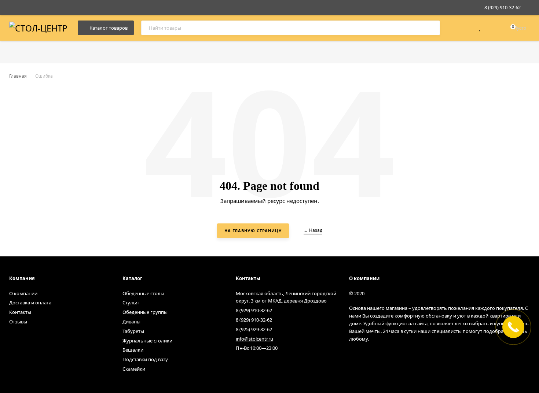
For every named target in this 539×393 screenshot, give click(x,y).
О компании (23, 293)
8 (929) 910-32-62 (502, 7)
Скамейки (133, 369)
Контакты (20, 312)
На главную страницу (253, 230)
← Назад (313, 230)
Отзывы (18, 321)
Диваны (131, 321)
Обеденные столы (143, 293)
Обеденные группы (145, 312)
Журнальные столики (147, 340)
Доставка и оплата (30, 302)
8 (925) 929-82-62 (254, 329)
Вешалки (132, 349)
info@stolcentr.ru (254, 338)
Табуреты (133, 331)
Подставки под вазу (145, 359)
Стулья (130, 302)
